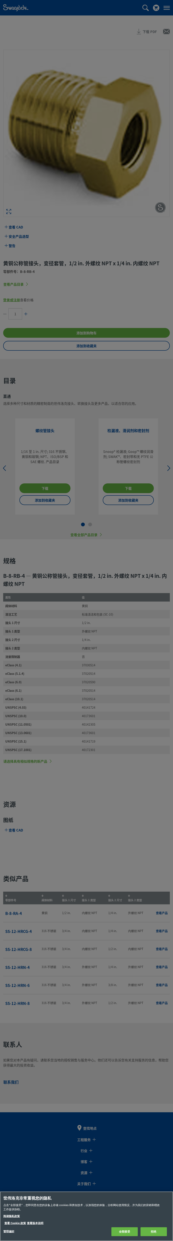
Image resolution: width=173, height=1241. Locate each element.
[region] (86, 1216)
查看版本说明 (35, 1223)
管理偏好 (9, 1231)
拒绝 (153, 1232)
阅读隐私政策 (11, 1216)
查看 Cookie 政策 (15, 1223)
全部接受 (124, 1232)
